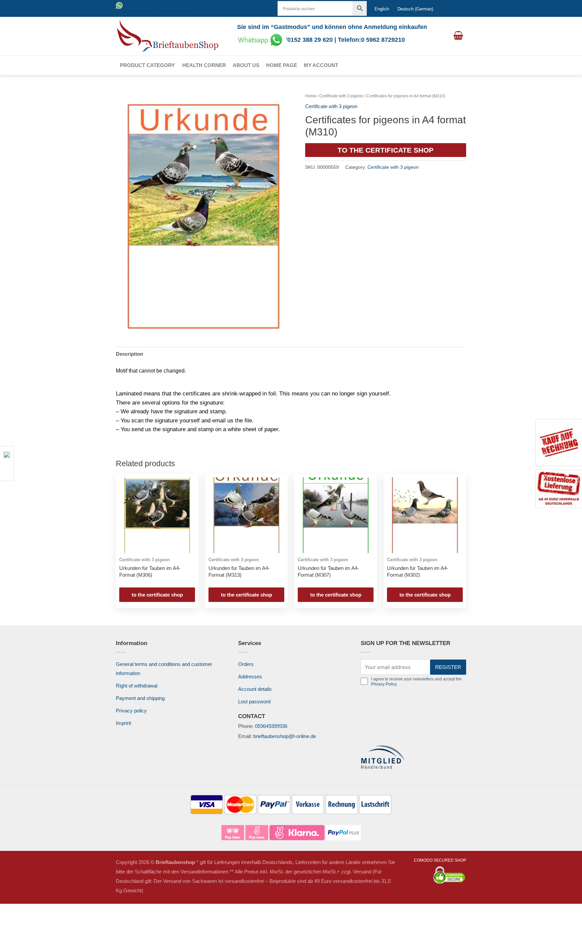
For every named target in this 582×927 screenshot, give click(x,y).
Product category (147, 65)
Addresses (250, 676)
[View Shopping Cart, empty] (458, 36)
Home (310, 96)
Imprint (123, 723)
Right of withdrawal (136, 686)
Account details (255, 689)
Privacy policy (131, 710)
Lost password (254, 701)
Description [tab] (129, 354)
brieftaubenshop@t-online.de (284, 736)
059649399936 (271, 726)
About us (246, 65)
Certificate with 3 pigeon (341, 96)
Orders (246, 664)
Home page (281, 65)
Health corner (204, 65)
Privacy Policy (383, 684)
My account (321, 65)
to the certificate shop (385, 150)
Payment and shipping (140, 698)
